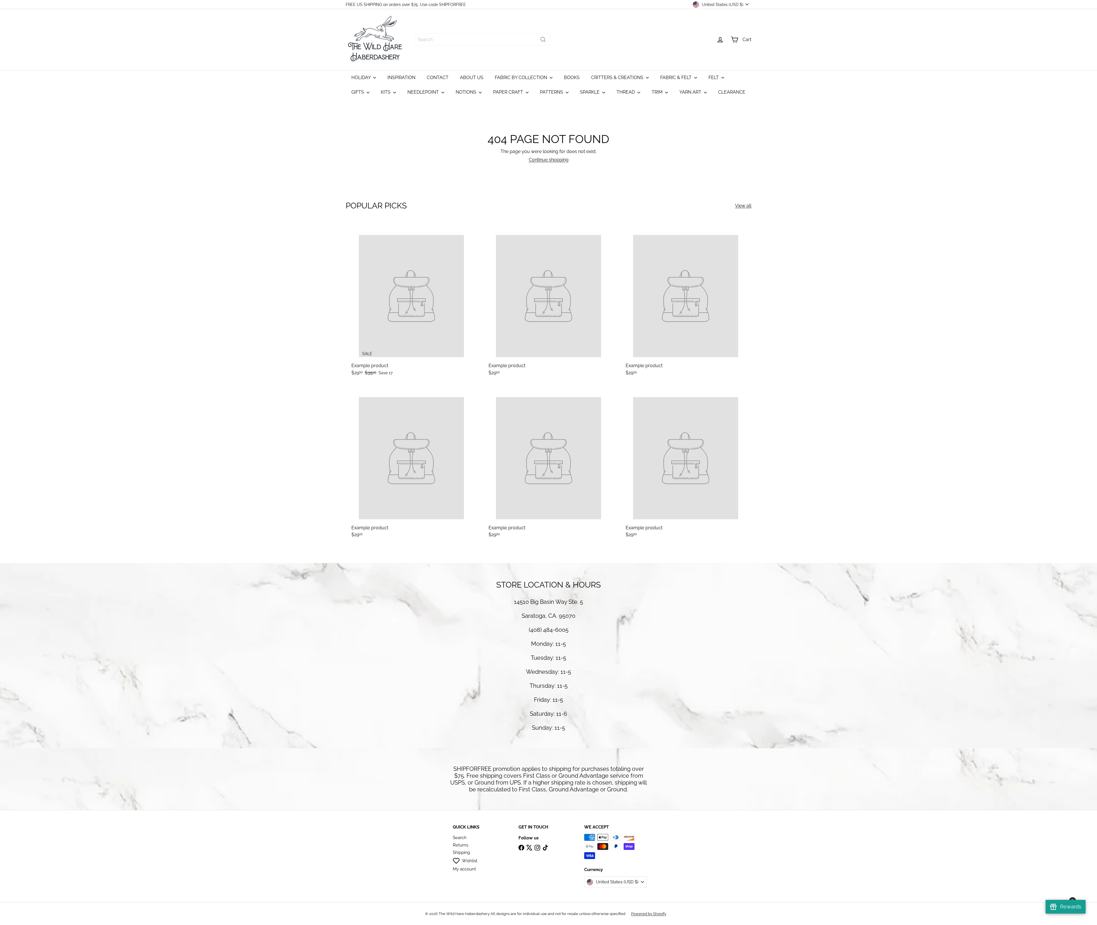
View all (743, 205)
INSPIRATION (401, 77)
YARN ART (690, 92)
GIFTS (358, 92)
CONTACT (438, 77)
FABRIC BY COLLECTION (521, 77)
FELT (714, 77)
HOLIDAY (361, 77)
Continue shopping (548, 159)
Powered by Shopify (648, 914)
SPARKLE (590, 92)
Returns (460, 845)
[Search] (543, 39)
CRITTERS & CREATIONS (617, 77)
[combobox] (482, 39)
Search (460, 837)
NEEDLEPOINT (423, 92)
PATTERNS (552, 92)
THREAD (626, 92)
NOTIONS (466, 92)
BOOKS (572, 77)
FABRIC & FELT (676, 77)
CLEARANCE (731, 92)
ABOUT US (471, 77)
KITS (386, 92)
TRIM (658, 92)
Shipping (461, 852)
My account (464, 869)
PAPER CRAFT (508, 92)
